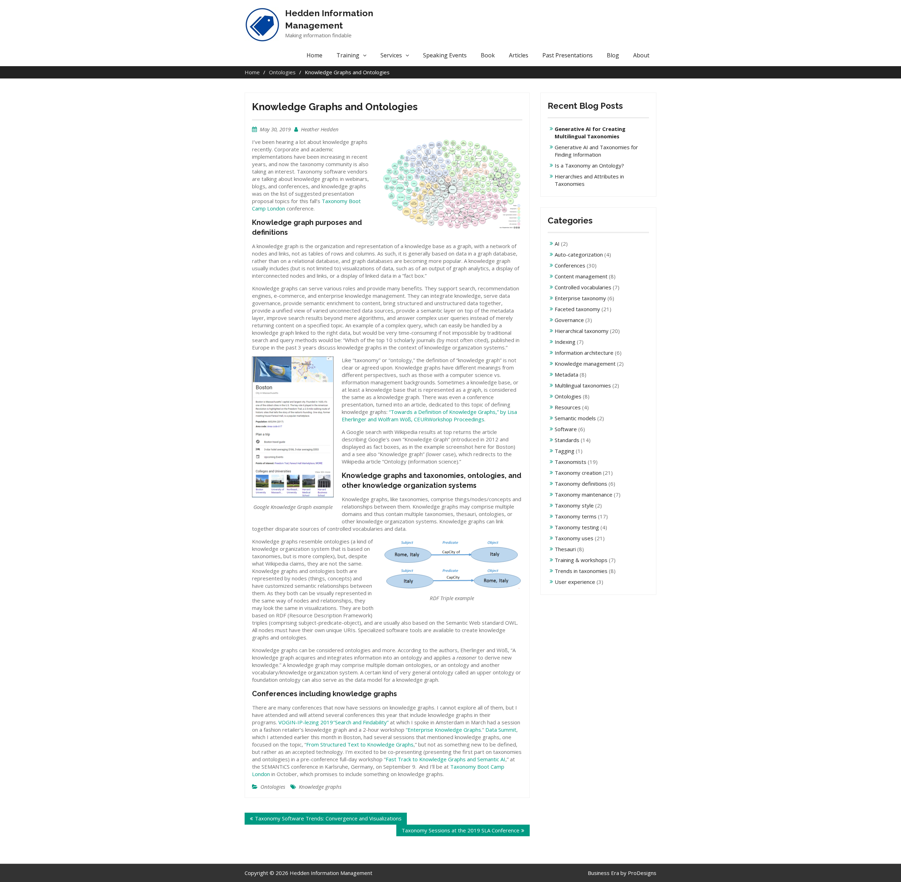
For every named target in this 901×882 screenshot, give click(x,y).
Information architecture (584, 352)
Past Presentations (567, 55)
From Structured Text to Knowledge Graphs (360, 744)
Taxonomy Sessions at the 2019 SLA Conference (460, 830)
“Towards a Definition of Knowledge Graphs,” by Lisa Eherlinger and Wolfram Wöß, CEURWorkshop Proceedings (429, 415)
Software (566, 429)
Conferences (570, 265)
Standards (567, 439)
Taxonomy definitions (581, 483)
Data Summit (500, 729)
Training (347, 55)
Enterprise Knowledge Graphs (444, 729)
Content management (581, 276)
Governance (569, 319)
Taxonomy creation (578, 472)
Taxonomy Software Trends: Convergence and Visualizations (328, 818)
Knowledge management (585, 363)
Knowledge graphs (320, 786)
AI (557, 243)
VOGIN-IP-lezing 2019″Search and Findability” (333, 722)
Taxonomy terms (576, 516)
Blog (613, 55)
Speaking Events (445, 55)
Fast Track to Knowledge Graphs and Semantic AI (445, 759)
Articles (518, 55)
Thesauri (565, 549)
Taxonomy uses (574, 538)
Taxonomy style (574, 505)
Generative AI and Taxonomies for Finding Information (596, 151)
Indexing (565, 341)
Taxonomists (570, 461)
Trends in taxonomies (581, 570)
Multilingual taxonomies (583, 385)
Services (391, 55)
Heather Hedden (320, 129)
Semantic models (575, 418)
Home (314, 55)
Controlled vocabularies (583, 287)
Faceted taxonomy (577, 309)
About (641, 55)
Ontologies (272, 786)
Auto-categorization (579, 254)
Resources (568, 407)
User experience (575, 581)
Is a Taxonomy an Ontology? (589, 165)
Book (488, 55)
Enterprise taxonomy (580, 298)
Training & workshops (581, 559)
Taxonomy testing (577, 527)
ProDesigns (642, 872)
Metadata (566, 374)
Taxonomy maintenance (583, 494)
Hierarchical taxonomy (582, 330)
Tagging (564, 450)
